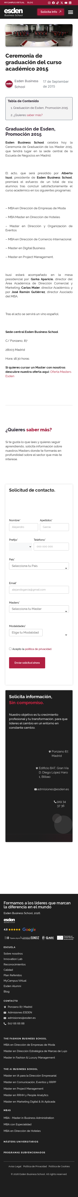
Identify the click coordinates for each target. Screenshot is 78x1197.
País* (12, 559)
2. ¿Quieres (27, 115)
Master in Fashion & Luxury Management (29, 1057)
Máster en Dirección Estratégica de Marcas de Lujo (35, 1051)
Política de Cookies (59, 1166)
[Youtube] (66, 2)
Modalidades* (17, 626)
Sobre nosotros (13, 953)
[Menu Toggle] (70, 12)
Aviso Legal (15, 1166)
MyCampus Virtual (14, 3)
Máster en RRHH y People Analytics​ (26, 1095)
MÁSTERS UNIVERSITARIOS (21, 1141)
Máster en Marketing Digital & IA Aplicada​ (29, 1101)
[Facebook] (53, 2)
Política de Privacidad (35, 1166)
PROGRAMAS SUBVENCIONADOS (24, 1152)
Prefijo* (13, 539)
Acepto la (32, 649)
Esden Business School (26, 84)
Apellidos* (46, 520)
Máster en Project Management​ (23, 1088)
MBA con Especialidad (17, 1124)
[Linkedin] (70, 2)
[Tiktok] (57, 2)
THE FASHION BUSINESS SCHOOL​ (25, 1038)
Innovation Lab (13, 959)
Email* (13, 583)
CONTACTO (11, 1001)
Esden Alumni (12, 986)
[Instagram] (49, 2)
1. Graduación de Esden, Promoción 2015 (39, 108)
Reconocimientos (15, 964)
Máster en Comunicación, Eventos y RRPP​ (30, 1082)
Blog (30, 3)
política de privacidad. (38, 649)
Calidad (8, 970)
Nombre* (14, 520)
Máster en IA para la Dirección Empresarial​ (30, 1075)
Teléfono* (40, 539)
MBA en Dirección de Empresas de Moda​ (29, 1044)
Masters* (14, 602)
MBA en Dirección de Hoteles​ (22, 1131)
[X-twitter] (61, 2)
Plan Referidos (13, 975)
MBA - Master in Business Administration (29, 1118)
